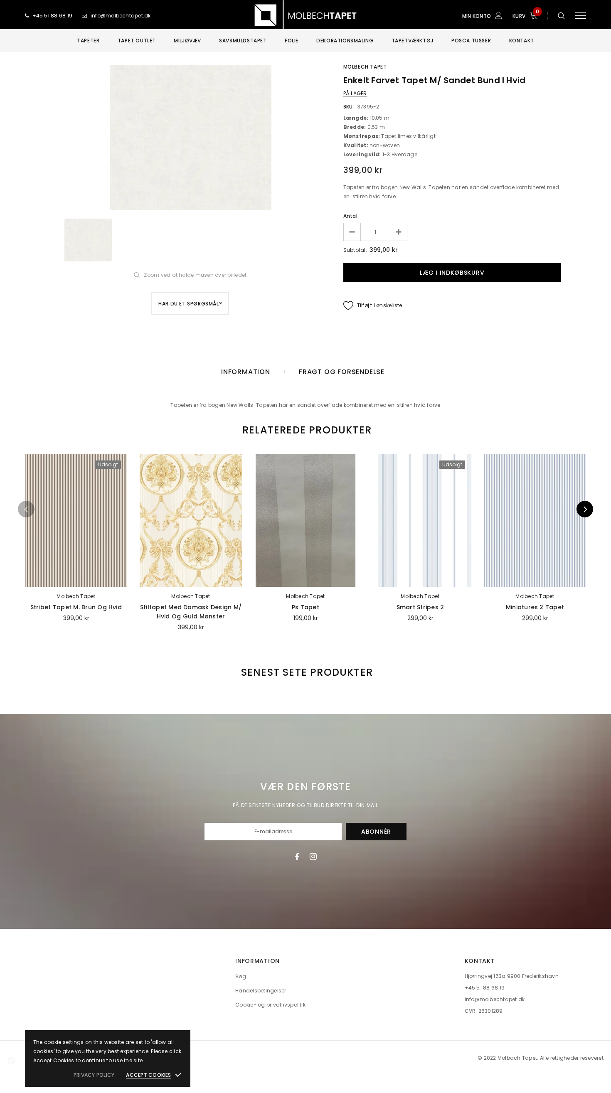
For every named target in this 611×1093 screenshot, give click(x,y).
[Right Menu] (580, 15)
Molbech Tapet (365, 66)
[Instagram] (313, 856)
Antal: (351, 215)
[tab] (305, 430)
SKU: (348, 106)
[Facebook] (297, 856)
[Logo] (305, 15)
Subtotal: (355, 250)
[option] (190, 137)
